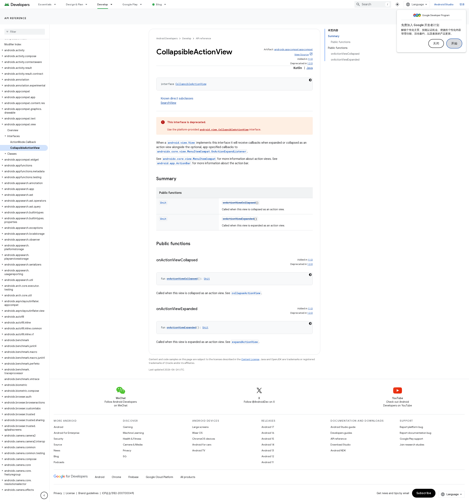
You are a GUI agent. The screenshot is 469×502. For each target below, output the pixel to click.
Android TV (198, 450)
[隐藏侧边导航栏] (44, 495)
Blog (159, 4)
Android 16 (267, 432)
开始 (454, 43)
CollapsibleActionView (191, 84)
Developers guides (341, 432)
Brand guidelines (88, 493)
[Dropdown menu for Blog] (167, 4)
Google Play (130, 4)
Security (58, 438)
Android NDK (338, 450)
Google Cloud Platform (159, 477)
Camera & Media (133, 444)
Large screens (200, 427)
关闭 (436, 43)
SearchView (168, 103)
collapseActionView (246, 293)
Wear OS (197, 432)
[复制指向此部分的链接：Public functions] (194, 244)
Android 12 (267, 456)
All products (187, 477)
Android (58, 427)
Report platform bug (411, 427)
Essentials (45, 4)
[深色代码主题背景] (310, 80)
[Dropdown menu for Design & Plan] (88, 4)
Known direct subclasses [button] (177, 101)
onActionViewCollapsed (239, 202)
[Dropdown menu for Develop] (113, 4)
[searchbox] (24, 32)
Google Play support (411, 438)
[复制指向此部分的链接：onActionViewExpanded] (201, 309)
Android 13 (267, 450)
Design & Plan (74, 4)
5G (125, 456)
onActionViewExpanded (238, 219)
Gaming (128, 427)
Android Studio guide (342, 427)
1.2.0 (310, 63)
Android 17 (267, 427)
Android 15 (267, 438)
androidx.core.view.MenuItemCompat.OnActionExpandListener (201, 151)
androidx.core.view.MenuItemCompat (189, 159)
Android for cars (201, 444)
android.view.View (181, 142)
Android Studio (444, 4)
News (57, 450)
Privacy (127, 450)
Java (309, 68)
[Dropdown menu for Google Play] (142, 4)
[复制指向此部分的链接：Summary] (180, 179)
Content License (250, 359)
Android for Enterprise (66, 432)
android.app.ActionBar (174, 163)
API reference (15, 18)
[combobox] (372, 4)
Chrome (116, 477)
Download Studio (340, 444)
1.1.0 (310, 59)
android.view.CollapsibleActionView (224, 129)
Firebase (133, 477)
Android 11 (267, 462)
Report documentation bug (415, 432)
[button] (24, 50)
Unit (163, 202)
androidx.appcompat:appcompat (293, 49)
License (70, 493)
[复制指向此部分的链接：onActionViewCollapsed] (201, 260)
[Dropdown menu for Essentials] (57, 4)
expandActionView (245, 342)
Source (58, 444)
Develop (102, 4)
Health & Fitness (132, 438)
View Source (301, 54)
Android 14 (267, 444)
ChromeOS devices (203, 438)
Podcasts (59, 462)
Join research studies (412, 444)
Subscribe (423, 493)
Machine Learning (133, 432)
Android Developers (167, 38)
